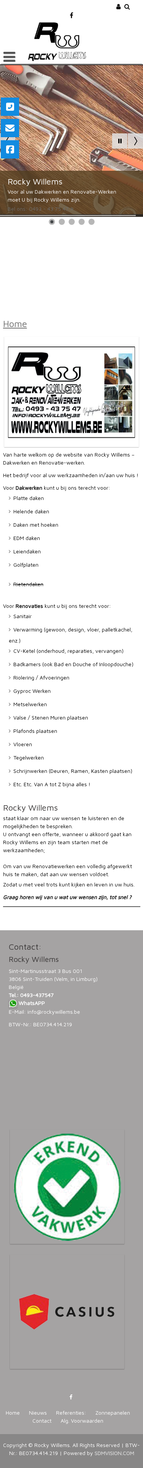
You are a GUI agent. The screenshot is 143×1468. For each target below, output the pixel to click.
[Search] (127, 6)
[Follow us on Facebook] (71, 13)
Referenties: (71, 1412)
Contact (41, 1420)
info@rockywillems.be (53, 1011)
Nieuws (38, 1412)
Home (15, 323)
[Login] (118, 6)
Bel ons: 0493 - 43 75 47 (38, 208)
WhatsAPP (32, 1003)
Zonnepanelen (112, 1412)
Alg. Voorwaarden (82, 1420)
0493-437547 (37, 995)
